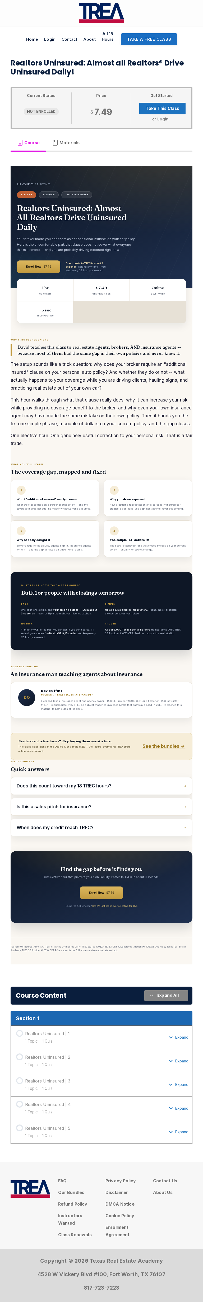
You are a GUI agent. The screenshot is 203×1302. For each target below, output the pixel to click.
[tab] (28, 142)
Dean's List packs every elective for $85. (115, 905)
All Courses (25, 184)
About (89, 39)
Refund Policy (72, 1204)
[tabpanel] (101, 565)
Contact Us (165, 1180)
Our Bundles (71, 1192)
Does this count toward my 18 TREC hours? (64, 785)
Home (32, 39)
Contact (69, 39)
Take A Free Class (149, 39)
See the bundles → (163, 746)
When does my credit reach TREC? (55, 827)
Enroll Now (38, 266)
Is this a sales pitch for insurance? (54, 806)
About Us (163, 1192)
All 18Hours (108, 36)
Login (50, 39)
